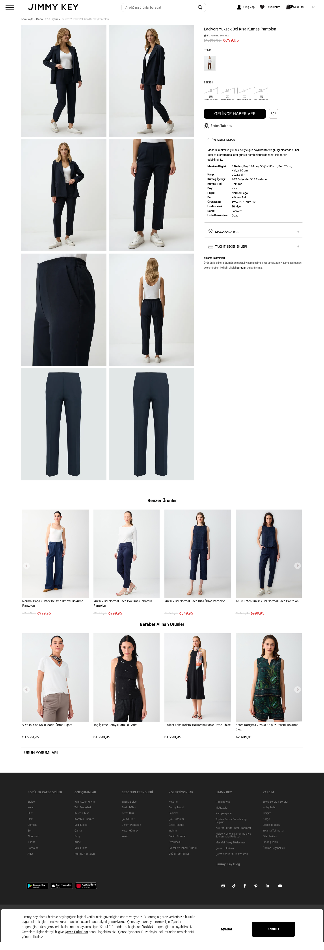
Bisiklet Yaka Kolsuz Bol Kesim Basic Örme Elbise (197, 725)
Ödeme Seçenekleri (274, 848)
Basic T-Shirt (129, 807)
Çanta (78, 830)
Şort (30, 830)
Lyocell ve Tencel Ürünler (183, 848)
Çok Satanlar (176, 819)
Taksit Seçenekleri (230, 246)
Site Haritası (270, 836)
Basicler (173, 813)
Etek (30, 819)
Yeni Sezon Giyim (84, 801)
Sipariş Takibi (271, 842)
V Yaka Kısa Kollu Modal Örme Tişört (47, 725)
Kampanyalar (224, 813)
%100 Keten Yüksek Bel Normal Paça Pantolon (267, 601)
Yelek (125, 836)
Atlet (30, 853)
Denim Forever (177, 836)
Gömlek (32, 824)
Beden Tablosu (271, 824)
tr (312, 7)
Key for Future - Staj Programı (233, 828)
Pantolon (33, 848)
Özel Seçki (175, 842)
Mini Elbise (80, 848)
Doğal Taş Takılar (179, 853)
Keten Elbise (81, 813)
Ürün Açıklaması (221, 140)
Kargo (266, 819)
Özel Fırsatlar (176, 824)
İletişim (267, 813)
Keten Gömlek (130, 830)
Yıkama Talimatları (274, 830)
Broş (77, 836)
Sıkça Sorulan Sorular (275, 801)
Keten (31, 807)
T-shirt (31, 842)
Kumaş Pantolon (84, 853)
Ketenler (173, 801)
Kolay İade (269, 807)
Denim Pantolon (131, 824)
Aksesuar (33, 836)
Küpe (77, 842)
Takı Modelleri (82, 807)
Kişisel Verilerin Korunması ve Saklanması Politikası (233, 835)
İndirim (173, 830)
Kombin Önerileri (84, 819)
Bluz (30, 813)
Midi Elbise (80, 824)
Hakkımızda (223, 801)
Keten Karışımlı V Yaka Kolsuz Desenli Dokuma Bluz (267, 727)
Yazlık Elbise (129, 801)
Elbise (31, 801)
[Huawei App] (86, 885)
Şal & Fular (128, 819)
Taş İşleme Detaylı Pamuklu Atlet (115, 725)
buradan (241, 267)
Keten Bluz (128, 813)
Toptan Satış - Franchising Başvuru (231, 821)
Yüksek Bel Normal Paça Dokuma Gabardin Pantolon (122, 603)
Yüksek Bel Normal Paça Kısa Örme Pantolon (194, 601)
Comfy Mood (176, 807)
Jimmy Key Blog (228, 864)
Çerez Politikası (225, 848)
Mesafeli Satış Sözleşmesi (231, 842)
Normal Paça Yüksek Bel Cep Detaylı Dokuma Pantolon (52, 603)
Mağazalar (222, 807)
